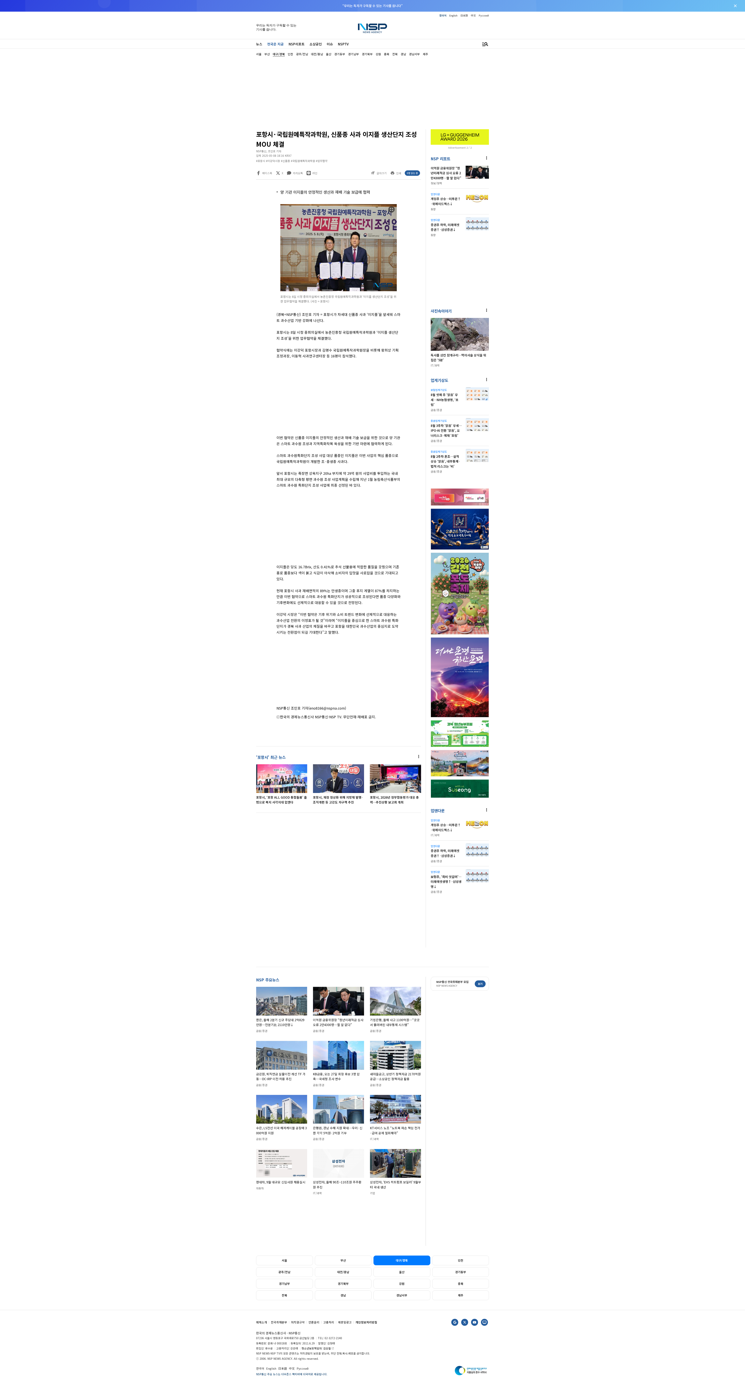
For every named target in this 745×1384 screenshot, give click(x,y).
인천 (460, 1260)
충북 (460, 1284)
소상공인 (315, 44)
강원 (402, 1284)
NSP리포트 (296, 44)
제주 (460, 1295)
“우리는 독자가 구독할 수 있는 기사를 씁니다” (372, 5)
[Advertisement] (509, 173)
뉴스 (259, 44)
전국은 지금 (275, 44)
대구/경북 (402, 1260)
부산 (343, 1260)
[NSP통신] (372, 28)
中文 (473, 15)
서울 (284, 1260)
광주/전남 (284, 1272)
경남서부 (401, 1295)
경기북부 (343, 1284)
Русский (484, 15)
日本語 (464, 15)
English (453, 15)
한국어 (442, 15)
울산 (402, 1272)
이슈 (330, 44)
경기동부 (460, 1272)
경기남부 (284, 1284)
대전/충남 (343, 1272)
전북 (284, 1295)
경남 (343, 1295)
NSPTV (343, 44)
